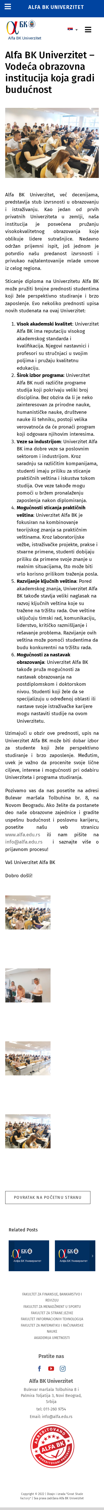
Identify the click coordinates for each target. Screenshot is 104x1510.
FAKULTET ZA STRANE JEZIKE (52, 1313)
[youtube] (51, 1369)
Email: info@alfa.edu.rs (51, 1416)
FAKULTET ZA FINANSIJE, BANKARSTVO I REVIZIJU (52, 1297)
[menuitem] (74, 29)
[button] (11, 1256)
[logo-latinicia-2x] (24, 22)
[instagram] (63, 1369)
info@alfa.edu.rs (23, 842)
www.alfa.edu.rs (22, 835)
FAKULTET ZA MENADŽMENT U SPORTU (52, 1307)
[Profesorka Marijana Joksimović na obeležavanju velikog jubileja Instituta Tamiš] (75, 1255)
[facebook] (39, 1369)
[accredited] (52, 1424)
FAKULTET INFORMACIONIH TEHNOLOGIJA (52, 1319)
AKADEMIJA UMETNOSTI (52, 1338)
